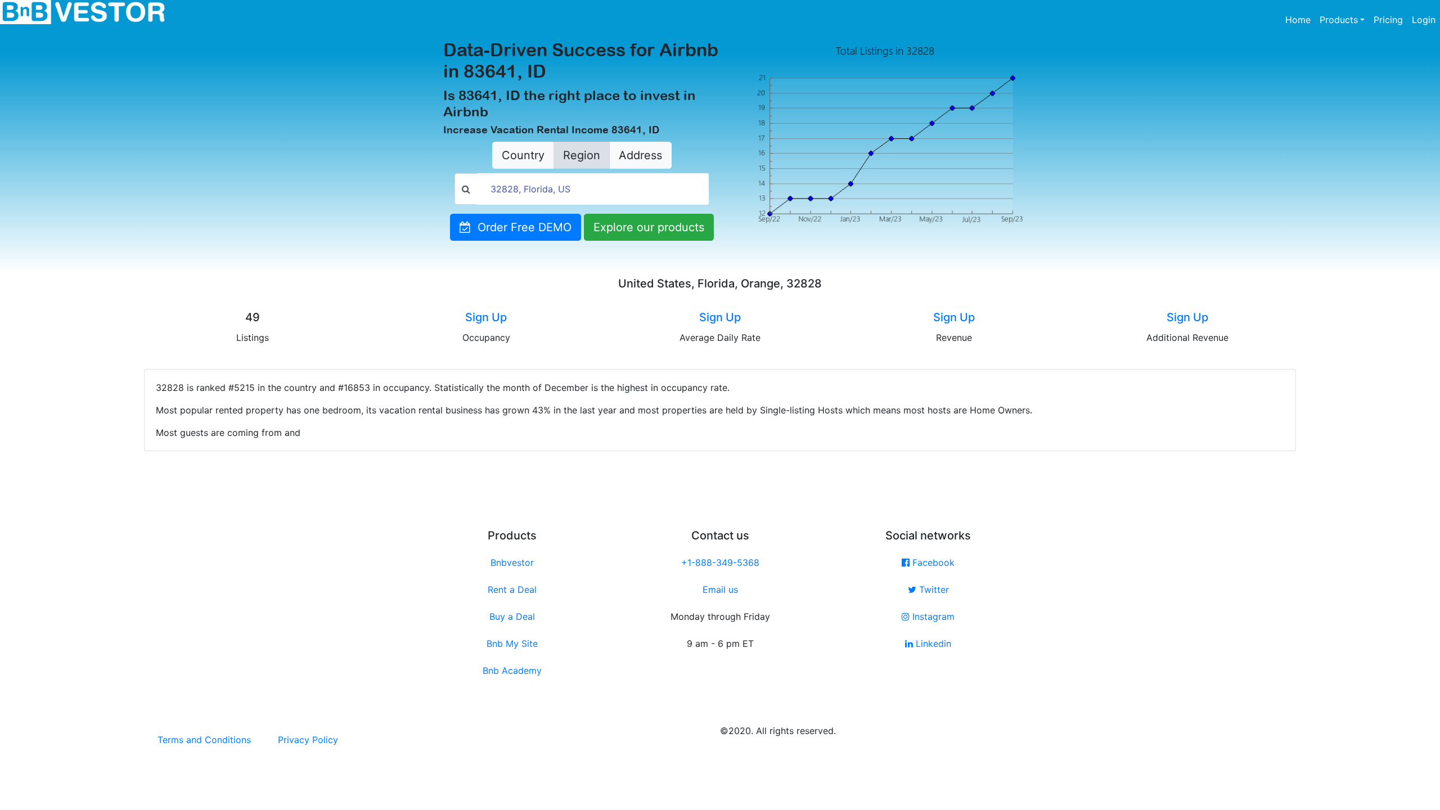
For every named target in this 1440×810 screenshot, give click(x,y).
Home (1300, 19)
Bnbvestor (512, 562)
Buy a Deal (512, 616)
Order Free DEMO (521, 227)
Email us (720, 589)
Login (1424, 19)
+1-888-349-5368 (720, 562)
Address (640, 155)
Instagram (932, 616)
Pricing (1388, 19)
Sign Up (486, 317)
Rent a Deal (512, 589)
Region (581, 155)
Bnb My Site (512, 643)
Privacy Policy (308, 739)
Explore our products (648, 227)
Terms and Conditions (204, 739)
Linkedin (932, 643)
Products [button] (1339, 19)
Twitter (932, 589)
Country (523, 155)
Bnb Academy (512, 670)
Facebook (932, 562)
